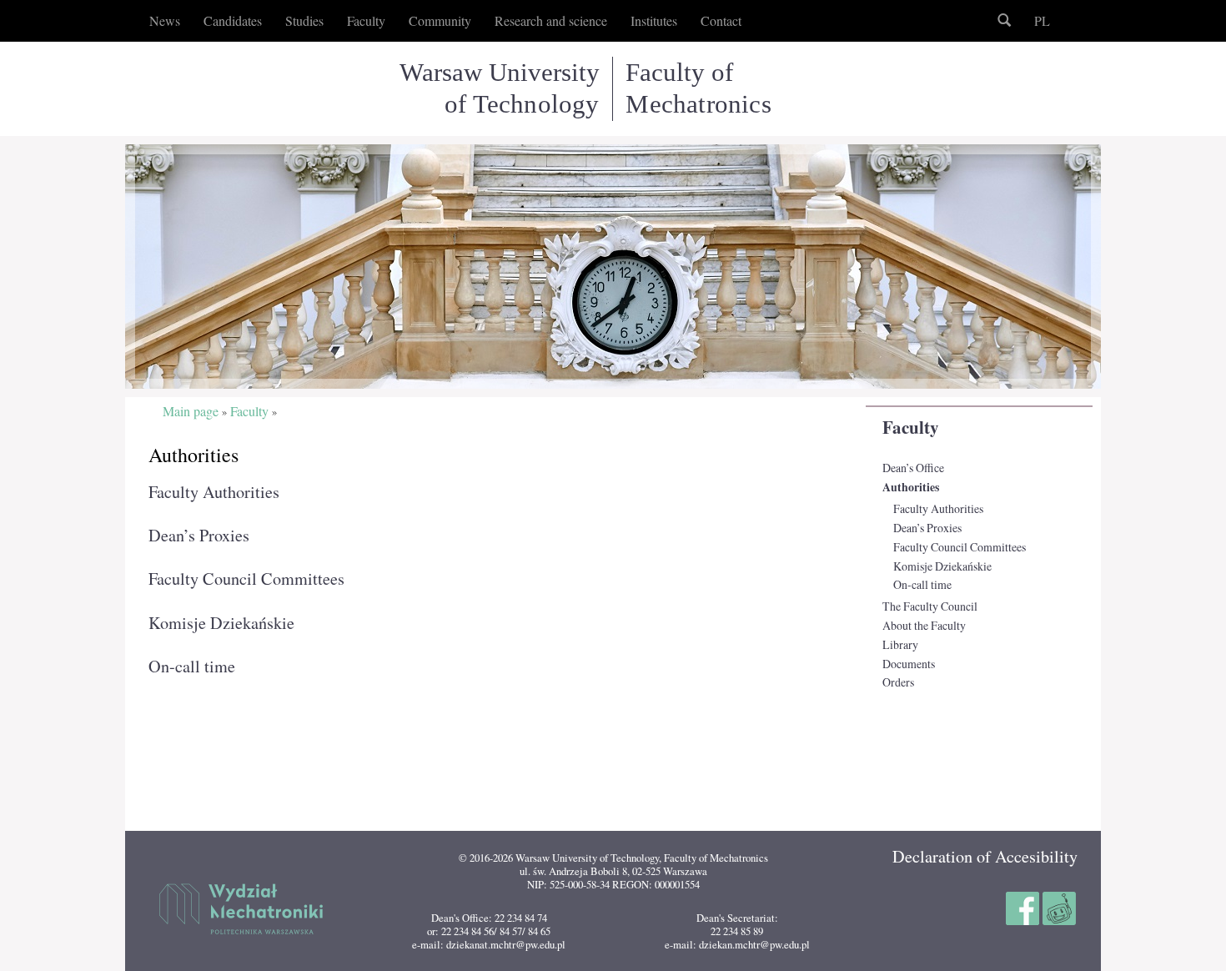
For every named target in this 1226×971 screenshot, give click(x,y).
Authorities (910, 487)
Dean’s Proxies (927, 528)
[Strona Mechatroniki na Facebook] (1024, 906)
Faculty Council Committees (959, 547)
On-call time (922, 584)
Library (900, 644)
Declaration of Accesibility (985, 856)
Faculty (910, 427)
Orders (898, 682)
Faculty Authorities (938, 508)
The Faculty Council (929, 606)
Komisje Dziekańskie (942, 566)
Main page (191, 411)
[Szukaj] (1004, 21)
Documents (908, 664)
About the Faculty (924, 625)
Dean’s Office (913, 467)
